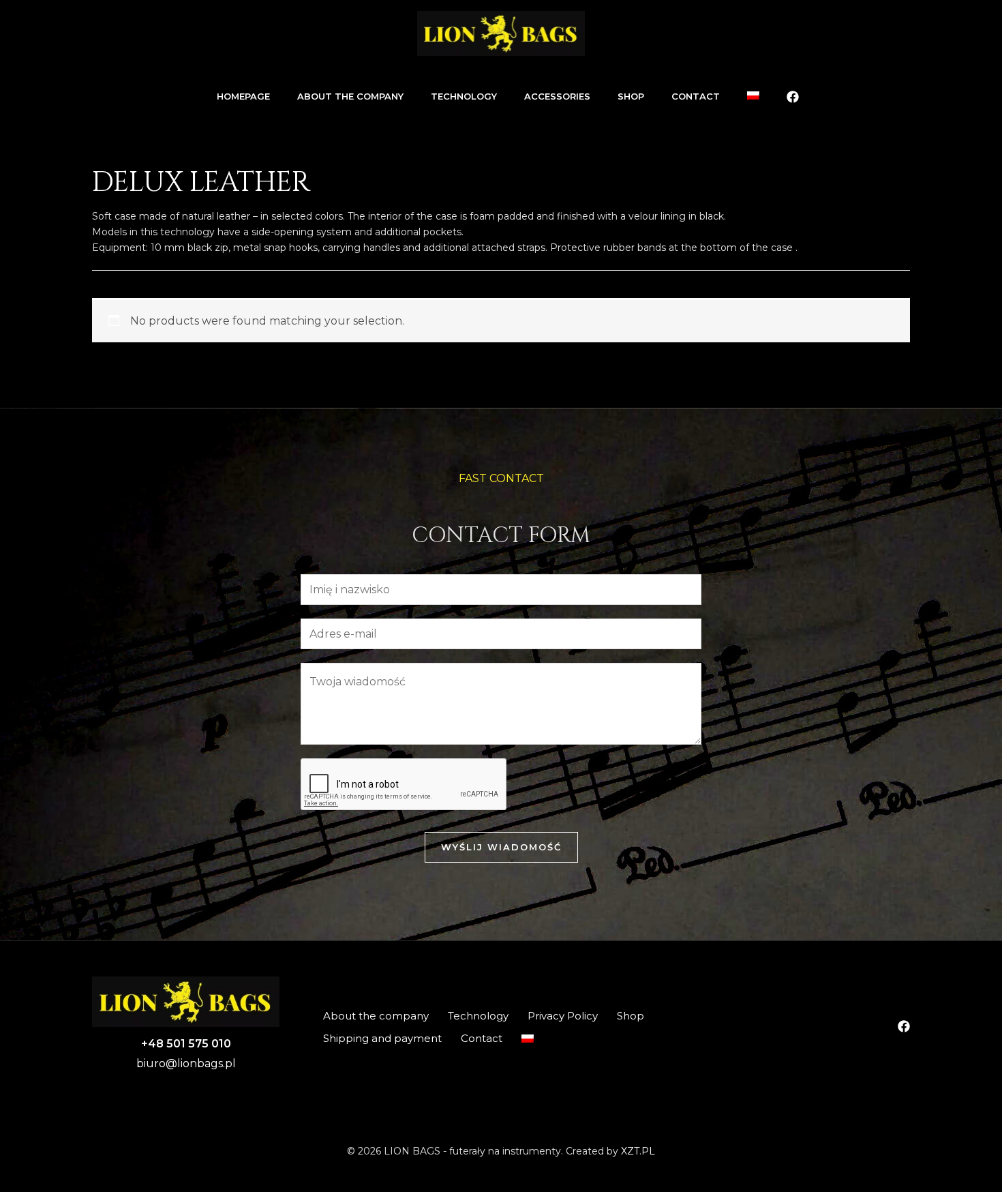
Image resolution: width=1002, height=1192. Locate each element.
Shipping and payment (382, 1038)
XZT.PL (638, 1151)
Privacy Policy (563, 1015)
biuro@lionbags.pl (186, 1063)
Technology (478, 1015)
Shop (630, 1015)
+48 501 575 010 (186, 1043)
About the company (376, 1015)
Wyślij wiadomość (501, 846)
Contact (481, 1038)
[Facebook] (793, 97)
